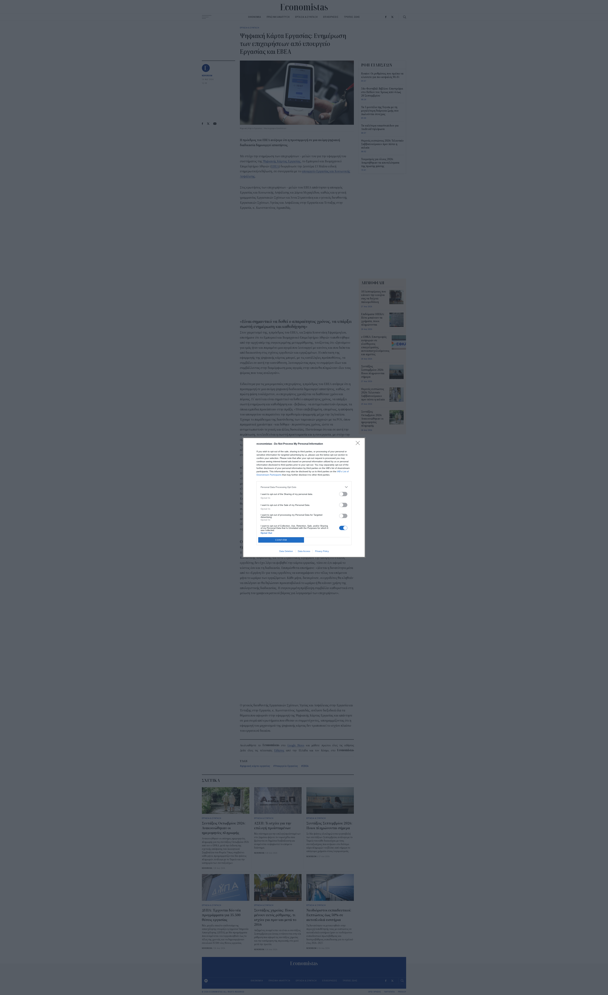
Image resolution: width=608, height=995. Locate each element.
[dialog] (304, 497)
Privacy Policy (322, 551)
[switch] (343, 494)
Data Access (304, 551)
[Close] (359, 444)
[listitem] (304, 487)
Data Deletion (286, 551)
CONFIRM (281, 540)
